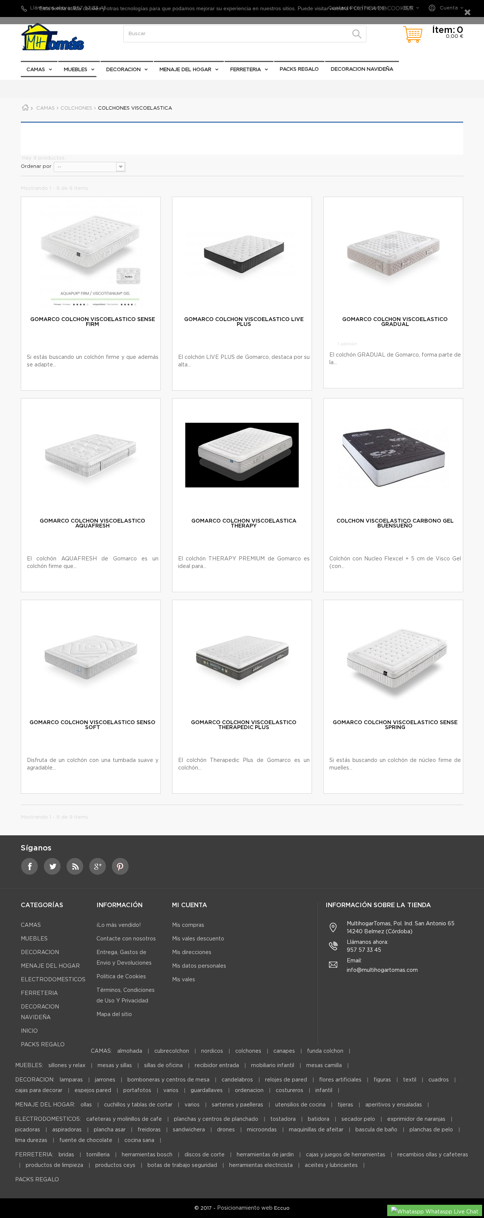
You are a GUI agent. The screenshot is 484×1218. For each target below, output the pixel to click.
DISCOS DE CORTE (205, 1155)
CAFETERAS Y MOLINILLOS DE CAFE (124, 1119)
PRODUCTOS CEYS (115, 1165)
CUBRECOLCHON (171, 1051)
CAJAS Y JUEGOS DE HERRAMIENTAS (345, 1155)
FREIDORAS (149, 1130)
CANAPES (284, 1051)
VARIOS (170, 1090)
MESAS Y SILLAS (115, 1065)
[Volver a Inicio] (28, 108)
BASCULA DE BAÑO (376, 1130)
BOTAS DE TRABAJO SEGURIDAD (182, 1165)
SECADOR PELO (358, 1119)
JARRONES (105, 1080)
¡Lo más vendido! (118, 925)
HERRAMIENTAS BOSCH (147, 1155)
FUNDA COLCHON (325, 1051)
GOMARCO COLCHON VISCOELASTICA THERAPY (243, 523)
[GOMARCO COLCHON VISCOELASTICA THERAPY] (242, 455)
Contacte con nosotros (126, 939)
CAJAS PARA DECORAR (38, 1090)
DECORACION (123, 70)
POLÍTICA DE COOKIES (380, 8)
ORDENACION (249, 1090)
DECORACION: (34, 1080)
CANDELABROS (237, 1080)
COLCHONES (248, 1051)
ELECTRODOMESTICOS (55, 85)
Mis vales (183, 980)
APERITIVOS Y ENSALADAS (393, 1105)
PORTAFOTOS (137, 1090)
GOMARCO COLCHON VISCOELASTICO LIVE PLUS (244, 322)
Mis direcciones (191, 952)
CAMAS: (101, 1051)
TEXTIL (409, 1080)
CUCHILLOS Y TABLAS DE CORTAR (138, 1105)
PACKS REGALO (299, 69)
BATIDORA (318, 1119)
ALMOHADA (129, 1051)
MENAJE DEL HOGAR (185, 70)
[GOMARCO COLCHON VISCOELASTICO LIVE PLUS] (242, 254)
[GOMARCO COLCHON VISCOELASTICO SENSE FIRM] (90, 254)
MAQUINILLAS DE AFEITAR (316, 1130)
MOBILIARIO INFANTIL (272, 1065)
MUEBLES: (29, 1065)
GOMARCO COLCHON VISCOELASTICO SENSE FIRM (92, 322)
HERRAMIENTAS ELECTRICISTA (261, 1165)
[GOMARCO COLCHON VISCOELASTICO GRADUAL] (393, 254)
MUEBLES (75, 70)
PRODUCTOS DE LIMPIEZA (54, 1165)
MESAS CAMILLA (324, 1065)
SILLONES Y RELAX (66, 1065)
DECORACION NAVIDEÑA (362, 69)
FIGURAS (382, 1080)
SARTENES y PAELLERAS (237, 1105)
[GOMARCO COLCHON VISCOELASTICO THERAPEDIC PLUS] (242, 657)
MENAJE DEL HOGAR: (45, 1105)
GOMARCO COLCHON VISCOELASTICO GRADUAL (395, 322)
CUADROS (438, 1080)
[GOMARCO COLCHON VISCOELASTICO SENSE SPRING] (393, 657)
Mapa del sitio (114, 1014)
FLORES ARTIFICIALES (340, 1080)
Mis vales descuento (198, 939)
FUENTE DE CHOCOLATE (85, 1140)
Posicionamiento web (245, 1208)
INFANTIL (323, 1090)
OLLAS (86, 1105)
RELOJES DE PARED (286, 1080)
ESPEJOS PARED (92, 1090)
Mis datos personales (199, 966)
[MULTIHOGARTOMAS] (60, 37)
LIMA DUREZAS (31, 1140)
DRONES (226, 1130)
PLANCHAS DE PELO (431, 1130)
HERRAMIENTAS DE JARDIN (265, 1155)
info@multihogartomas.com (382, 970)
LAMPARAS (71, 1080)
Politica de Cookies (121, 976)
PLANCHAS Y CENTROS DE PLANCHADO (216, 1119)
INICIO (29, 1031)
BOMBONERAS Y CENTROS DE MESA (168, 1080)
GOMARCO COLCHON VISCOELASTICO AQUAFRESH (92, 523)
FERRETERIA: (34, 1155)
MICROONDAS (262, 1130)
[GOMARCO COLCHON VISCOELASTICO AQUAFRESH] (90, 455)
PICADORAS (27, 1130)
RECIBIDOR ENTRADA (217, 1065)
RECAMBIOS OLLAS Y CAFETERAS (432, 1155)
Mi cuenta (189, 905)
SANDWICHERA (189, 1130)
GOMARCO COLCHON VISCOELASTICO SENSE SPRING (395, 725)
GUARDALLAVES (207, 1090)
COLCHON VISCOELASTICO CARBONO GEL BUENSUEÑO (395, 523)
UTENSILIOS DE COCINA (300, 1105)
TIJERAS (345, 1105)
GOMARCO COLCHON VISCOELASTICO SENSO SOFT (92, 725)
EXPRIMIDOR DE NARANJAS (416, 1119)
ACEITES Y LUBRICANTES (331, 1165)
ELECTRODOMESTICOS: (48, 1119)
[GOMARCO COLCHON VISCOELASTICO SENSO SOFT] (90, 657)
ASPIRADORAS (67, 1130)
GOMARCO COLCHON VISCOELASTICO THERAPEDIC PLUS (243, 725)
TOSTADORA (283, 1119)
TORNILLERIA (98, 1155)
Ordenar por (36, 166)
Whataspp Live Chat (451, 1212)
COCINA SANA (139, 1140)
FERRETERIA (245, 70)
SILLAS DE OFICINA (163, 1065)
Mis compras (188, 925)
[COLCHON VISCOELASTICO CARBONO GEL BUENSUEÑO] (393, 455)
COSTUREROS (289, 1090)
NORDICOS (212, 1051)
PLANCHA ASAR (110, 1130)
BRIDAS (66, 1155)
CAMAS (35, 70)
